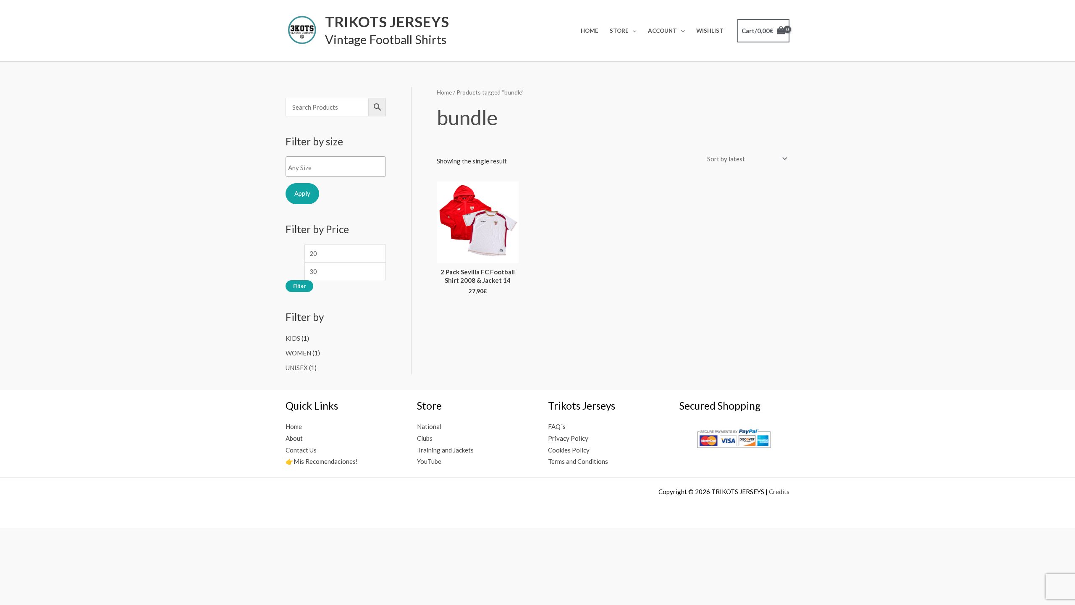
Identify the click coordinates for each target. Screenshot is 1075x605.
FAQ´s (557, 426)
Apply (302, 193)
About (294, 438)
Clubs (425, 438)
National (429, 426)
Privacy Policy (568, 438)
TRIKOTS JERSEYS (387, 21)
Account (662, 30)
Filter (299, 286)
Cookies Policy (569, 450)
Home (589, 30)
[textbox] (338, 167)
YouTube (429, 461)
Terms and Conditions (578, 461)
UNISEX (297, 367)
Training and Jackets (445, 450)
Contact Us (301, 450)
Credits (779, 491)
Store (619, 30)
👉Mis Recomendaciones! (322, 461)
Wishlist (710, 30)
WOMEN (298, 353)
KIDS (293, 338)
